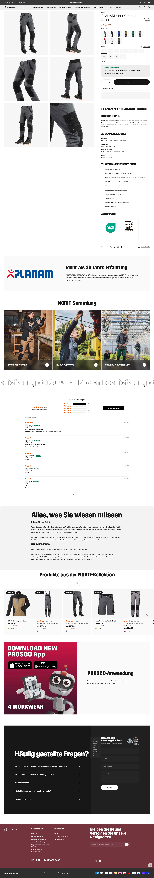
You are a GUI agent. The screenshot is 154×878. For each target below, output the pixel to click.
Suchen (56, 833)
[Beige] (126, 34)
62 (116, 56)
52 (129, 51)
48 (116, 51)
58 (104, 56)
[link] (45, 860)
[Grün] (133, 34)
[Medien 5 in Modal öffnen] (26, 125)
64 (122, 56)
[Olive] (119, 41)
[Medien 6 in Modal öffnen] (72, 125)
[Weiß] (111, 41)
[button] (105, 25)
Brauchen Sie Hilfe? (145, 246)
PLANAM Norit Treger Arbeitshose (47, 624)
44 (104, 51)
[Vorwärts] (79, 583)
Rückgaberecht (59, 839)
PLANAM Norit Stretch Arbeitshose (77, 624)
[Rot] (104, 41)
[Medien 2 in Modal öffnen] (72, 33)
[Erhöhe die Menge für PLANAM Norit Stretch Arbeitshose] (110, 82)
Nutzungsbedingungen (61, 836)
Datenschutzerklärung (38, 839)
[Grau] (104, 34)
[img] (29, 423)
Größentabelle (146, 46)
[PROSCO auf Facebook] (141, 2)
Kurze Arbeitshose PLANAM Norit (105, 621)
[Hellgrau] (140, 34)
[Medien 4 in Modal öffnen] (72, 79)
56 (141, 51)
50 (122, 51)
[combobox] (8, 2)
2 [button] (76, 494)
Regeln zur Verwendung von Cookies (40, 845)
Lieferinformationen (37, 836)
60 (110, 56)
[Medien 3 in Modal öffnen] (26, 79)
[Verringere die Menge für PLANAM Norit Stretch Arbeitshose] (103, 82)
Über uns (34, 833)
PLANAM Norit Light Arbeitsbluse (17, 621)
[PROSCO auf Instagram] (145, 2)
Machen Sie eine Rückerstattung (36, 850)
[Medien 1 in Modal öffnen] (26, 33)
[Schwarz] (111, 34)
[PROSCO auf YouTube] (149, 2)
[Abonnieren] (127, 844)
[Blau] (119, 34)
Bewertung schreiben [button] (113, 408)
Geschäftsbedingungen (38, 842)
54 (135, 51)
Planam (103, 12)
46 (110, 51)
